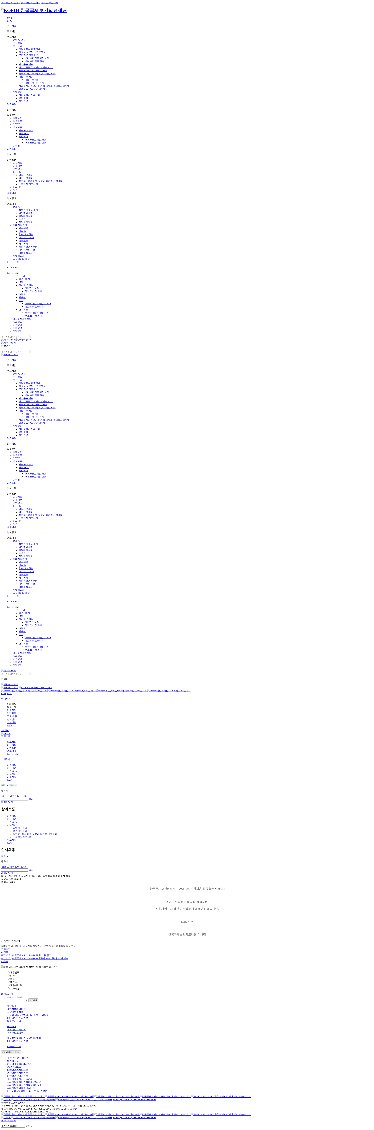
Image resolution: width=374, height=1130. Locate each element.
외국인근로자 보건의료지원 (33, 70)
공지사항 (17, 118)
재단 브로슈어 (26, 130)
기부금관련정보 (27, 250)
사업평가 (17, 92)
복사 (31, 799)
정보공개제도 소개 (28, 210)
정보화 (22, 231)
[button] (6, 736)
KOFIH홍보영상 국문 (35, 139)
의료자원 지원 (26, 76)
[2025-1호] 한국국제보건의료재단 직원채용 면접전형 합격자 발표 (34, 958)
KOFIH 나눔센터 (33, 316)
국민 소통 (18, 169)
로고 (21, 300)
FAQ (15, 190)
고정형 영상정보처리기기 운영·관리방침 (28, 1015)
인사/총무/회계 (26, 237)
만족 (12, 975)
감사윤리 (23, 243)
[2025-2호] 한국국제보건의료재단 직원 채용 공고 (26, 955)
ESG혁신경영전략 (22, 319)
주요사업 (11, 26)
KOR (9, 18)
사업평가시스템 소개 (29, 95)
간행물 (16, 146)
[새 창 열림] (24, 690)
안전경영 (17, 328)
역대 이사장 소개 (33, 291)
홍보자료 (17, 127)
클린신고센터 (26, 178)
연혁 (21, 282)
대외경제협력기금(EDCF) (20, 1079)
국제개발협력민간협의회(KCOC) (24, 1082)
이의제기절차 (26, 216)
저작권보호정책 (15, 1012)
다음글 (4, 961)
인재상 (22, 297)
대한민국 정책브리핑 (18, 1058)
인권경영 (17, 325)
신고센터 (17, 172)
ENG (9, 21)
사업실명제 (19, 256)
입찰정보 (17, 162)
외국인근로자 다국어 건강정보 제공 (37, 73)
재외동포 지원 (26, 64)
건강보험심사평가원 (17, 1072)
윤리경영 (17, 322)
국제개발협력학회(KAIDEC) (21, 1088)
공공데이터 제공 (21, 259)
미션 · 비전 (24, 279)
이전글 (4, 952)
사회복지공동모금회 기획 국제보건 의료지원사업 (44, 86)
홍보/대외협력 (26, 234)
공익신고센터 (26, 175)
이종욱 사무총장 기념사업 (32, 89)
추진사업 (17, 46)
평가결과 (23, 98)
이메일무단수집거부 (17, 1018)
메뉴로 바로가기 (49, 2)
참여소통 (11, 149)
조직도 (22, 294)
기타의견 (14, 988)
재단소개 (11, 1005)
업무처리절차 (26, 213)
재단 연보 (24, 133)
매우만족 (14, 972)
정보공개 (11, 193)
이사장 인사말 (26, 285)
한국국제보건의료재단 (36, 313)
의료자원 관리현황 (34, 83)
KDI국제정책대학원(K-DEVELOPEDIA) (27, 1091)
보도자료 (17, 121)
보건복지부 (13, 1061)
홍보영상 (23, 136)
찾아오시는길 (14, 1021)
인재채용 (17, 166)
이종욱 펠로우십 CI (34, 306)
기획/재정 (24, 228)
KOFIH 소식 (19, 124)
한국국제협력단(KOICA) (19, 1064)
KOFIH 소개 (13, 262)
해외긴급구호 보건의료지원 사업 (36, 67)
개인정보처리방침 (16, 1029)
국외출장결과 (26, 253)
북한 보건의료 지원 (29, 55)
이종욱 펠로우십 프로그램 (32, 52)
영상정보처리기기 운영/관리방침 (24, 1038)
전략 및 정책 (19, 40)
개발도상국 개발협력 (29, 49)
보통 (12, 979)
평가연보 (23, 101)
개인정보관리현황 (28, 246)
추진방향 (17, 43)
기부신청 (17, 187)
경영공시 (17, 331)
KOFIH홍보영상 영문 (35, 142)
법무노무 (23, 240)
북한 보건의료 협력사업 (37, 58)
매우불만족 (16, 985)
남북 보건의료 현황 (34, 61)
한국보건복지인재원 (17, 1069)
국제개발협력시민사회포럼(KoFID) (25, 1085)
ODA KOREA (14, 1067)
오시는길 (23, 309)
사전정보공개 (20, 225)
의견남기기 (7, 994)
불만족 (13, 982)
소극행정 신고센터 (28, 184)
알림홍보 (11, 104)
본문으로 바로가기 (10, 2)
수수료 (22, 219)
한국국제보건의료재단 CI (38, 303)
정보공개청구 (26, 222)
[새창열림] (6, 1099)
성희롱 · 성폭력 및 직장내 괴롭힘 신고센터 (41, 181)
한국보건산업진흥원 (17, 1075)
